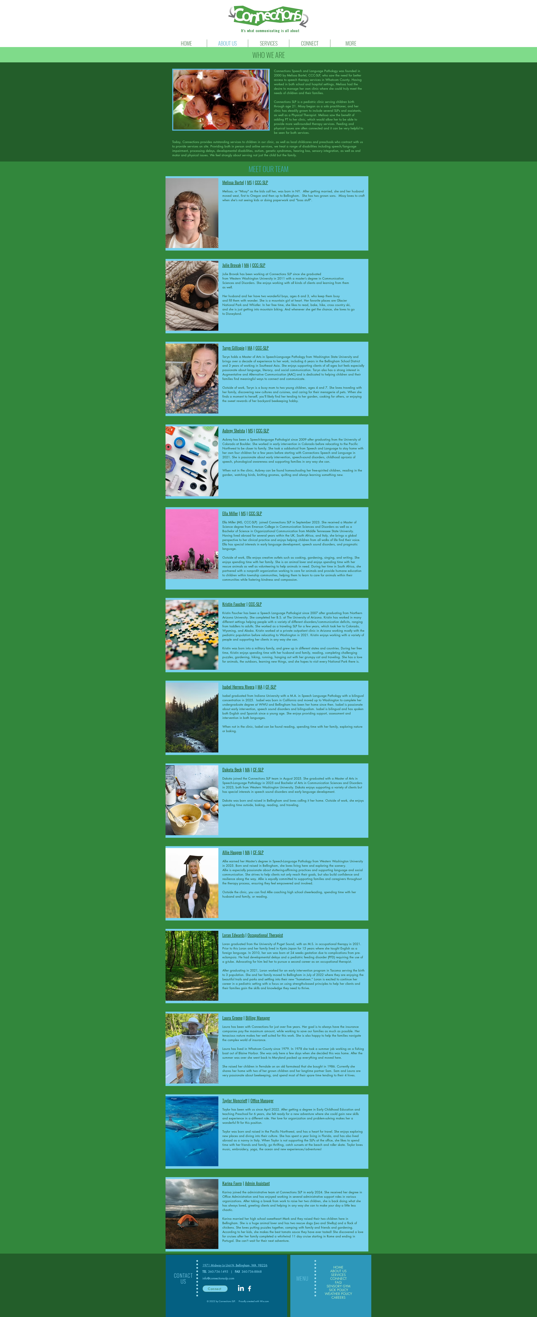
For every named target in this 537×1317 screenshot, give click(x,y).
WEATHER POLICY (338, 1294)
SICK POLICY (338, 1290)
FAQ (338, 1282)
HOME (338, 1267)
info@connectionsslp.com (218, 1278)
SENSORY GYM (338, 1286)
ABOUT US (338, 1271)
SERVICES (338, 1275)
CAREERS (338, 1298)
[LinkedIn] (241, 1288)
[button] (268, 43)
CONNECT (338, 1279)
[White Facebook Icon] (249, 1288)
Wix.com (264, 1301)
